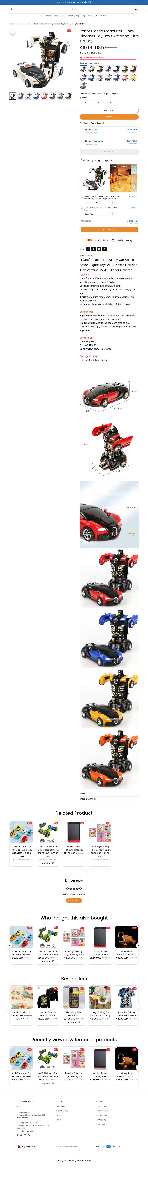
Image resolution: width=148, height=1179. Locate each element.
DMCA (58, 1119)
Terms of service (102, 1111)
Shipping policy (102, 1115)
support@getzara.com (26, 1131)
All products (21, 24)
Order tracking (62, 1111)
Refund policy (101, 1124)
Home (11, 24)
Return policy (101, 1119)
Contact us (60, 1106)
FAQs (58, 1115)
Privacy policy (101, 1106)
